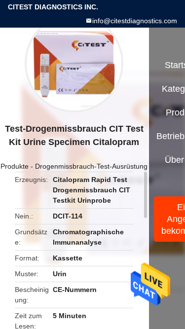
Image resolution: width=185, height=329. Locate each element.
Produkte (14, 166)
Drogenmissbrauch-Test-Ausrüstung (91, 166)
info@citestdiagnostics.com (134, 21)
